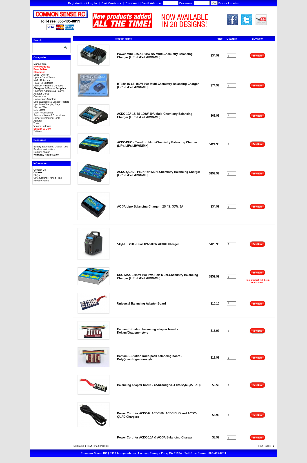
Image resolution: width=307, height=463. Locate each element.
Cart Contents (111, 3)
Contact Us (39, 169)
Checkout (132, 3)
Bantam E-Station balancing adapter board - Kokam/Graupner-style (147, 330)
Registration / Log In (82, 3)
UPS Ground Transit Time (47, 177)
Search (37, 40)
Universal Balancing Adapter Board (141, 303)
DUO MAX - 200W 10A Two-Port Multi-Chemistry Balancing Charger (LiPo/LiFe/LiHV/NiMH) (157, 276)
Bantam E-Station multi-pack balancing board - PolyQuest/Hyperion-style (149, 357)
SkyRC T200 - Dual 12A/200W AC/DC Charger (148, 244)
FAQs (36, 175)
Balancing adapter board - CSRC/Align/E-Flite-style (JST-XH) (158, 385)
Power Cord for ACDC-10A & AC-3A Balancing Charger (154, 437)
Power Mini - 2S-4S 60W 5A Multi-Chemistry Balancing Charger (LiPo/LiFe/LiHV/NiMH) (155, 55)
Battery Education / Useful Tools (50, 146)
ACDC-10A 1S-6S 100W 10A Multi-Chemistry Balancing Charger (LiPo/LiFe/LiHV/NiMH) (154, 115)
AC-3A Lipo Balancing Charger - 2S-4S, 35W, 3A (150, 206)
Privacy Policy (41, 180)
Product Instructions (44, 149)
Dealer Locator (228, 3)
